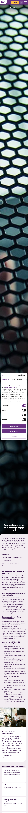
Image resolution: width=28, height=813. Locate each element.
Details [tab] (13, 379)
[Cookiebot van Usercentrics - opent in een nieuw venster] (20, 375)
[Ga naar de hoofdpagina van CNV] (3, 2)
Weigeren (14, 436)
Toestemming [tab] (5, 379)
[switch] (24, 410)
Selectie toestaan (14, 431)
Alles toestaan (14, 426)
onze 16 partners (10, 387)
